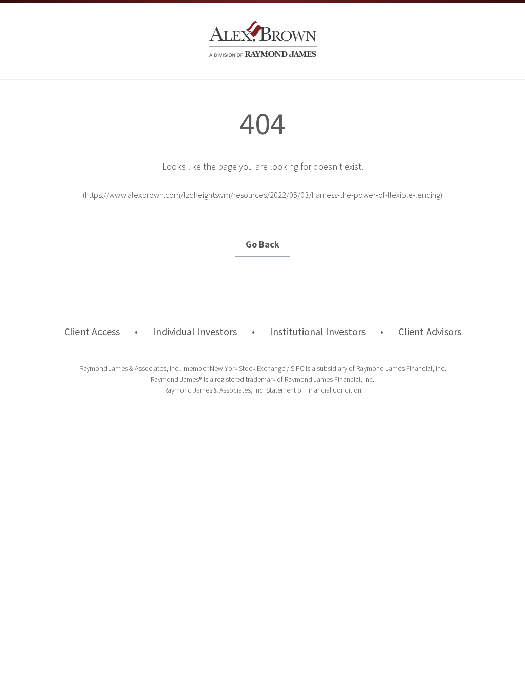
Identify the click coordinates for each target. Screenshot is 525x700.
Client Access (92, 331)
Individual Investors (195, 331)
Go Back (262, 244)
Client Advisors (429, 331)
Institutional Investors (318, 331)
